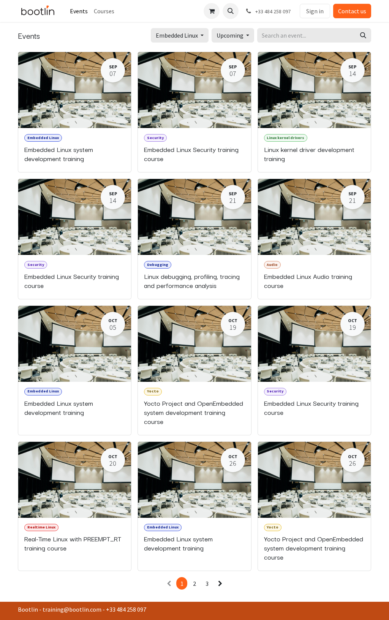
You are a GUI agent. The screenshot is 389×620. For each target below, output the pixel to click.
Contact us (352, 11)
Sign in (315, 11)
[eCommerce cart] (212, 11)
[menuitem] (79, 11)
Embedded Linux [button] (177, 35)
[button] (231, 11)
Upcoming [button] (231, 35)
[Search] (363, 35)
